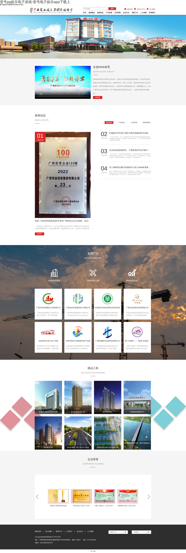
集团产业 (93, 253)
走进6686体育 (101, 67)
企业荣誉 (118, 12)
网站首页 (130, 9)
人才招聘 (90, 531)
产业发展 (109, 12)
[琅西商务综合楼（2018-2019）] (105, 496)
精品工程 (93, 368)
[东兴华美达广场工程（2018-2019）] (58, 496)
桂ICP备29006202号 (46, 542)
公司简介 (69, 531)
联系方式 (59, 531)
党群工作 (135, 12)
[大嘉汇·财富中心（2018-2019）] (81, 496)
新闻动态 (100, 12)
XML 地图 (93, 551)
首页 (84, 12)
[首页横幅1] (93, 37)
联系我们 (152, 12)
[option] (93, 37)
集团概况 (92, 12)
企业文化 (126, 12)
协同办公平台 (141, 9)
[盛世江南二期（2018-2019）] (128, 496)
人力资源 (143, 12)
